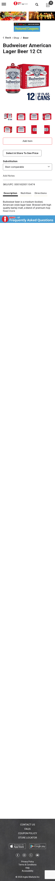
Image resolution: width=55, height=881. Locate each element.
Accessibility (27, 871)
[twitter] (31, 856)
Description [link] (10, 193)
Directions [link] (41, 193)
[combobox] (27, 167)
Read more (9, 210)
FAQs (27, 828)
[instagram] (24, 856)
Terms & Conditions (27, 864)
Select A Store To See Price (22, 153)
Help (28, 868)
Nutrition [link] (26, 193)
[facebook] (18, 856)
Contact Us (27, 824)
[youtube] (37, 856)
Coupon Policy (27, 833)
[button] (8, 117)
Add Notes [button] (9, 175)
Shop (16, 37)
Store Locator (27, 837)
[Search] (34, 4)
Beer (26, 37)
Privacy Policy (27, 861)
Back (8, 37)
